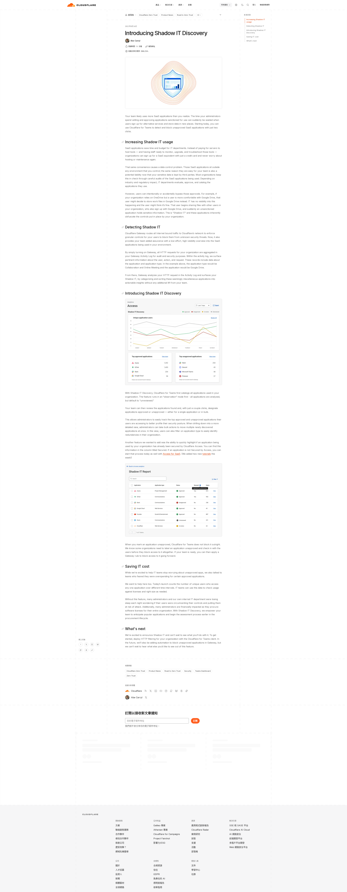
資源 (180, 5)
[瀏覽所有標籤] (220, 14)
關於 (117, 865)
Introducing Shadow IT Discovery (256, 31)
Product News (167, 15)
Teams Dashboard (203, 671)
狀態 (193, 838)
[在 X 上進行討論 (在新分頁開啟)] (86, 644)
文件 (193, 865)
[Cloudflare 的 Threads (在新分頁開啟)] (181, 691)
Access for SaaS (171, 453)
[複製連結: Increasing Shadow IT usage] (123, 142)
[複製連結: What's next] (123, 629)
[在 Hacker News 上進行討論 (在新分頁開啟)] (81, 644)
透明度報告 (158, 883)
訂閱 (195, 720)
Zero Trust (131, 676)
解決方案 (168, 5)
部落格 (194, 851)
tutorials (207, 453)
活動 (193, 847)
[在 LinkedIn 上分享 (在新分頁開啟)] (92, 644)
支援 (193, 842)
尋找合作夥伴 (121, 838)
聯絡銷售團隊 (265, 5)
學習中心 (195, 869)
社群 (193, 874)
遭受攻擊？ (120, 847)
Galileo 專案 (159, 825)
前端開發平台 (235, 838)
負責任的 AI (159, 878)
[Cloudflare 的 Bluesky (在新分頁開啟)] (176, 691)
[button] (173, 342)
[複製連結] (92, 650)
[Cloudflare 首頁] (81, 5)
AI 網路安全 (235, 834)
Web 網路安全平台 (238, 847)
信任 (155, 869)
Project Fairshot (161, 838)
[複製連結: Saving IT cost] (123, 566)
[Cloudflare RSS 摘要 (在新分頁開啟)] (145, 691)
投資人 (118, 874)
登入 (254, 5)
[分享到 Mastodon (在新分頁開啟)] (81, 650)
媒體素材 (119, 883)
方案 (117, 825)
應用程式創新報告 (200, 825)
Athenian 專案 (160, 829)
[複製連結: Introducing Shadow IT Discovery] (123, 293)
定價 (190, 5)
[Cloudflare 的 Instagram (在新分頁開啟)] (166, 691)
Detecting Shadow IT (255, 26)
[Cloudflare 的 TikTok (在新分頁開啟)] (187, 691)
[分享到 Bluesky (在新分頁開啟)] (98, 644)
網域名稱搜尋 (121, 851)
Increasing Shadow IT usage (255, 20)
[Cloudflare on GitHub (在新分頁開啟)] (171, 691)
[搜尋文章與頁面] (248, 5)
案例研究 (195, 834)
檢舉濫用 (157, 887)
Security (187, 671)
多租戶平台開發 (237, 842)
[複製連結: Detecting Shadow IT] (123, 227)
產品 (157, 5)
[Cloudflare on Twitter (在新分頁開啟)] (151, 691)
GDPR (156, 874)
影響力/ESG (159, 842)
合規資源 (157, 865)
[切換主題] (242, 5)
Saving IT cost (252, 37)
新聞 (117, 878)
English (144, 51)
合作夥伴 (119, 834)
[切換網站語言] (236, 4)
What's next (251, 41)
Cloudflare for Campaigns (166, 834)
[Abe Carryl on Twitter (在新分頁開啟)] (146, 697)
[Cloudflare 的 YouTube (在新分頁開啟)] (161, 691)
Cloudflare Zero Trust (148, 15)
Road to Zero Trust (185, 15)
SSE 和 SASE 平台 (238, 825)
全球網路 (119, 887)
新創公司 (119, 842)
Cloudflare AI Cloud (239, 829)
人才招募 (119, 869)
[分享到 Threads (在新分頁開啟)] (86, 650)
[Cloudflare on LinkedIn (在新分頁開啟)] (156, 691)
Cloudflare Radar (200, 829)
